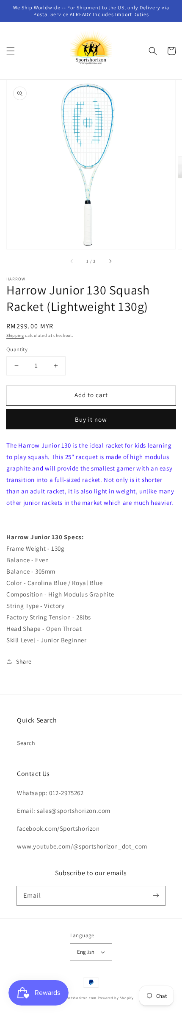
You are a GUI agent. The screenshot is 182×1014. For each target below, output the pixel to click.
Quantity (17, 349)
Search (26, 743)
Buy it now (91, 419)
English (86, 951)
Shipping (15, 335)
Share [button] (24, 661)
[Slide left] (72, 261)
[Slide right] (110, 261)
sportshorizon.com (80, 997)
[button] (10, 51)
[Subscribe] (155, 895)
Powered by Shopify (116, 997)
